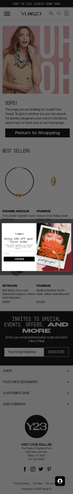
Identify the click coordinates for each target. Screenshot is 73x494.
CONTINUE (19, 259)
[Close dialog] (68, 225)
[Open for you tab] (60, 481)
